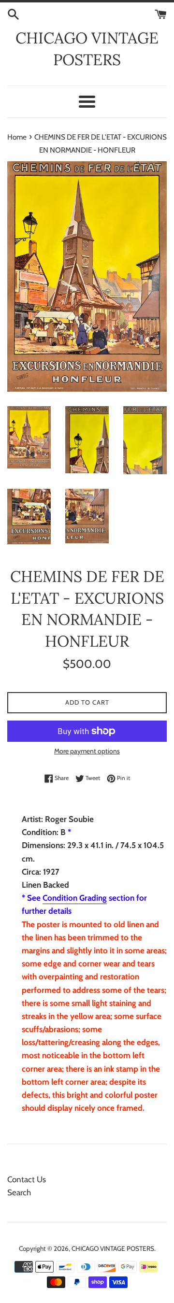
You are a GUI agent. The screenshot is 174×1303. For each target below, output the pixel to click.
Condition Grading (75, 898)
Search (19, 1192)
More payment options (87, 751)
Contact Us (26, 1179)
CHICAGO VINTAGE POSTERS (87, 49)
